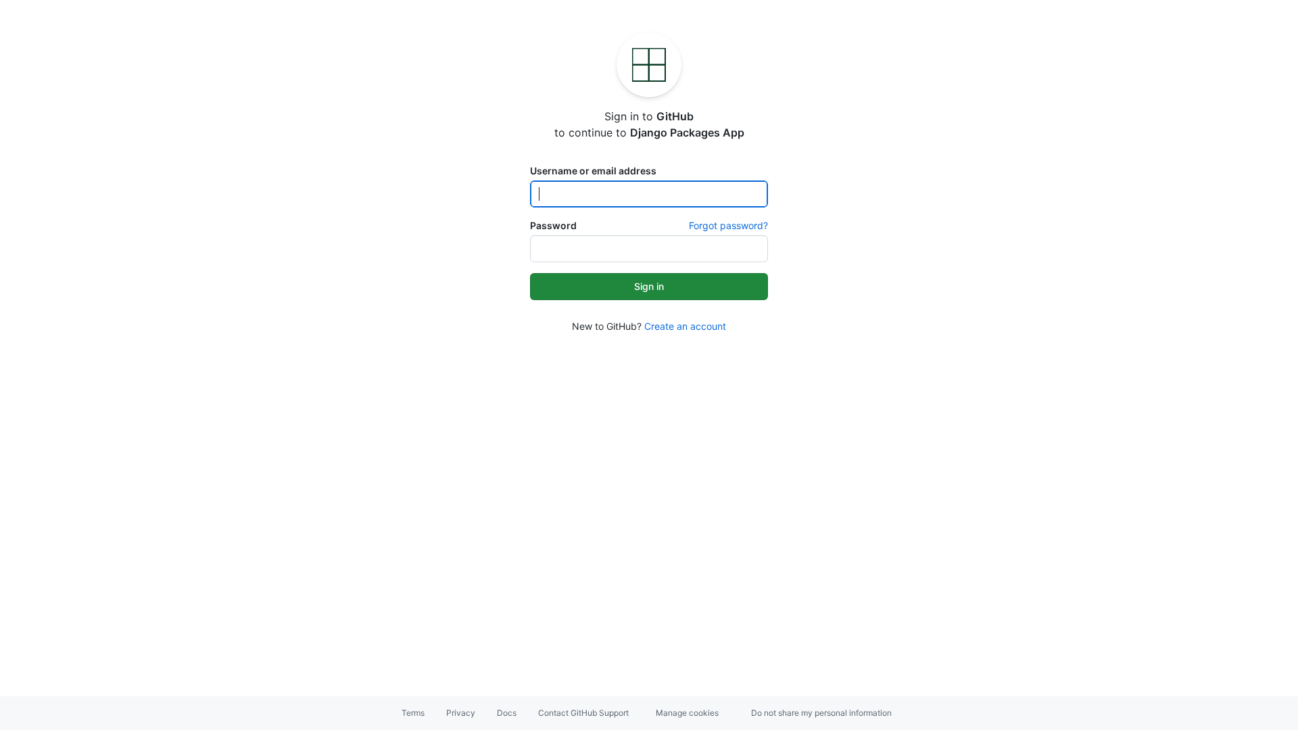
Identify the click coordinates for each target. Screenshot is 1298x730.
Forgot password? (728, 225)
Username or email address (593, 170)
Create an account (685, 326)
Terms (413, 713)
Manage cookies (687, 713)
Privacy (460, 713)
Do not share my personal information (821, 713)
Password (553, 225)
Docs (506, 713)
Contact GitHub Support (583, 713)
